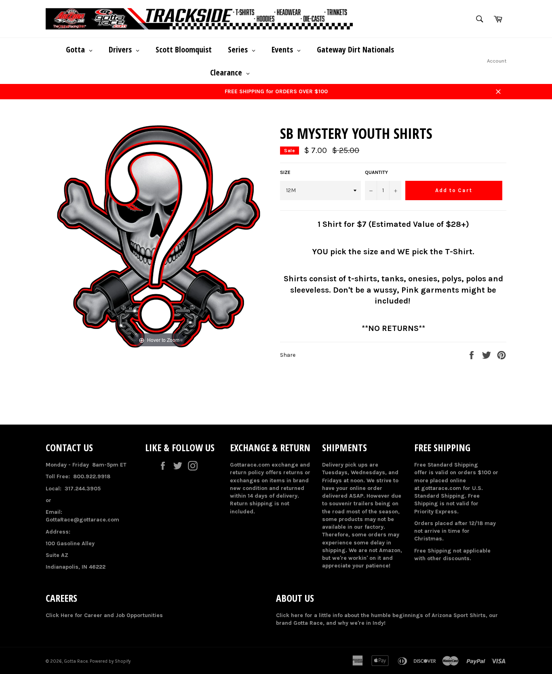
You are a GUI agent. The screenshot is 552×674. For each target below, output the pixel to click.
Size (285, 172)
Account (496, 61)
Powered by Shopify (110, 661)
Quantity (376, 172)
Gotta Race (76, 661)
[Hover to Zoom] (159, 236)
